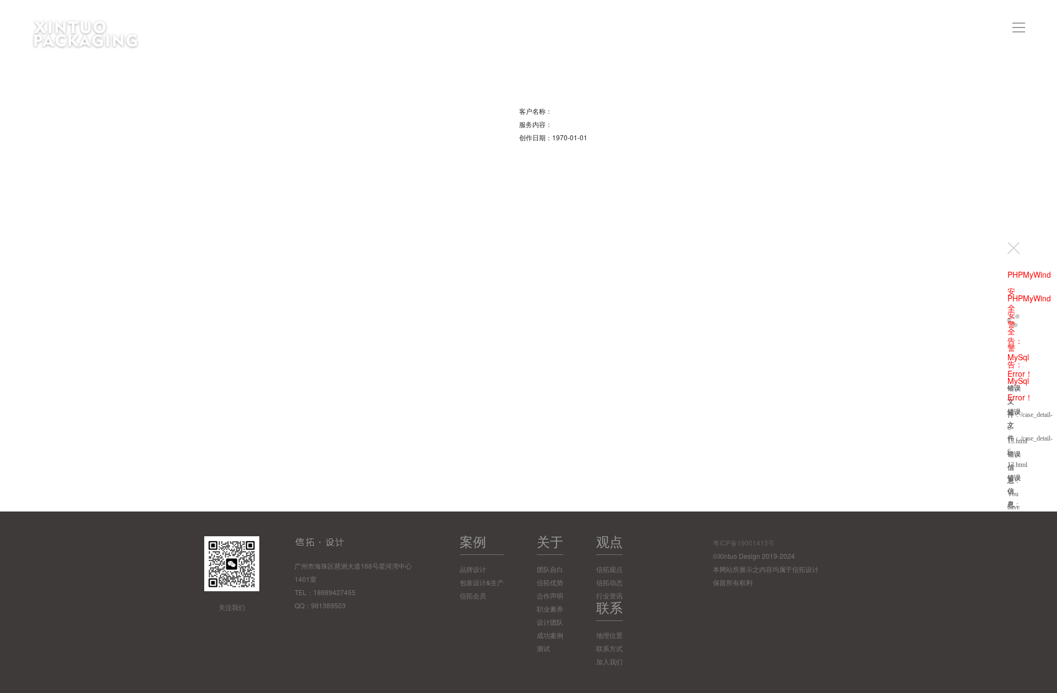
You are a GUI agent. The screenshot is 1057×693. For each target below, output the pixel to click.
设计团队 (550, 621)
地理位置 (609, 635)
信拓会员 (473, 595)
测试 (543, 648)
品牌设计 (473, 569)
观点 (609, 541)
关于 (550, 541)
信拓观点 (609, 569)
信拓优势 (550, 582)
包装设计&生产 (482, 582)
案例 (473, 541)
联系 (609, 607)
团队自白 (550, 569)
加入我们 (609, 661)
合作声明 (550, 595)
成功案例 (550, 635)
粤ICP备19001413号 (744, 542)
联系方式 (609, 648)
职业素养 (550, 608)
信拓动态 (609, 582)
